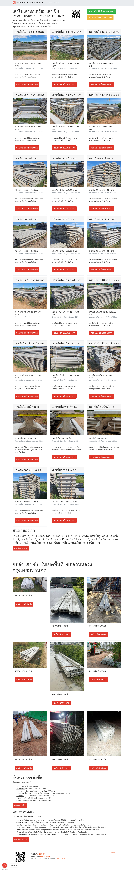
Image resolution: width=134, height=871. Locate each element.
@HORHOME (41, 854)
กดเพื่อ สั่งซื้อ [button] (19, 805)
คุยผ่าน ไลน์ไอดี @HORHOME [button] (102, 11)
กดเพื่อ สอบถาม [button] (20, 548)
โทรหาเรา (57, 3)
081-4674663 (45, 856)
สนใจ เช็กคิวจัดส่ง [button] (24, 604)
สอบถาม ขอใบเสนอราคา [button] (27, 84)
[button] (76, 13)
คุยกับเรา (49, 3)
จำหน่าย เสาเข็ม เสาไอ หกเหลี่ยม (29, 3)
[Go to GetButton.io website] (5, 869)
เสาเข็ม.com (61, 859)
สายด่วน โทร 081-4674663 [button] (100, 17)
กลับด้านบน (115, 852)
